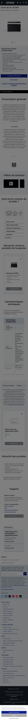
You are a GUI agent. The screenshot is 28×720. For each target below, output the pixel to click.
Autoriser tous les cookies (14, 712)
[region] (14, 712)
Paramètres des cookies (14, 718)
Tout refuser (14, 715)
